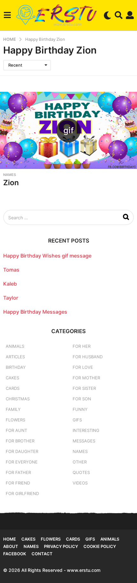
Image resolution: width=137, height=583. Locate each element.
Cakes (12, 377)
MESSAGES (84, 440)
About (10, 546)
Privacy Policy (61, 546)
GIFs (77, 419)
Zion (11, 182)
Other (80, 461)
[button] (7, 15)
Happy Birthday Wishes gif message (47, 255)
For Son (82, 398)
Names (9, 175)
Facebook (14, 553)
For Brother (20, 440)
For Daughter (22, 451)
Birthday (16, 367)
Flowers (15, 419)
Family (13, 409)
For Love (83, 367)
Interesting (86, 430)
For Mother (86, 377)
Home (9, 539)
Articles (15, 356)
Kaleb (10, 284)
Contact (42, 553)
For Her (81, 346)
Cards (12, 388)
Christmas (18, 398)
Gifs (90, 539)
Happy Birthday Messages (35, 312)
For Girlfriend (22, 493)
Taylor (10, 298)
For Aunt (16, 430)
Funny (80, 409)
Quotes (81, 472)
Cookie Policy (99, 546)
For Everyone (22, 461)
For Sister (84, 388)
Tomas (11, 269)
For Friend (18, 482)
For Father (18, 472)
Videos (80, 482)
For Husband (88, 356)
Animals (15, 346)
